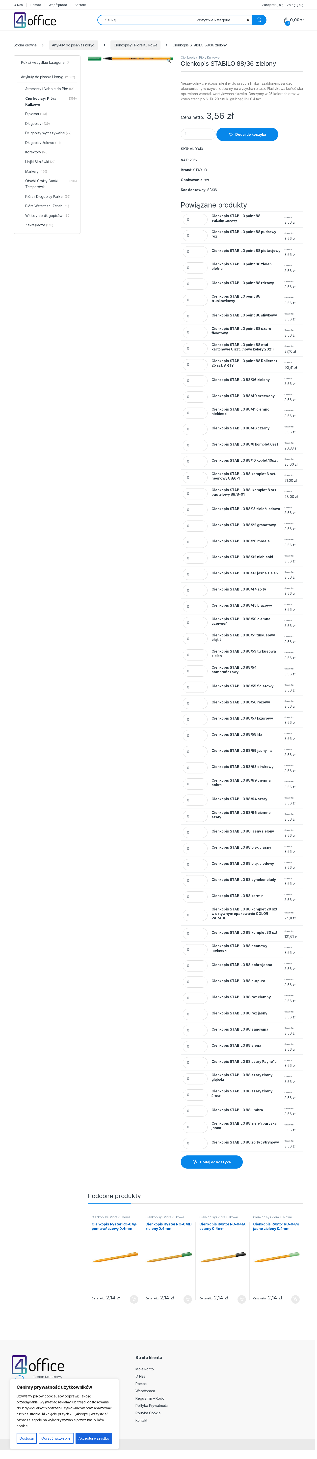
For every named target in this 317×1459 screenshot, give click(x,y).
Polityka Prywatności (151, 1405)
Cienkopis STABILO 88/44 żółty (238, 589)
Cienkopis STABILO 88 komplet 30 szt (244, 932)
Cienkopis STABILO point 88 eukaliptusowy (235, 218)
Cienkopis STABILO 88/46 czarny (240, 428)
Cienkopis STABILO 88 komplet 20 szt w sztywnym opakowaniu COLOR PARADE (244, 913)
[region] (64, 1414)
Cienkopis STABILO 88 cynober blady (243, 879)
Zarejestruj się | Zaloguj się (282, 5)
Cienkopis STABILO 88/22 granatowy (243, 525)
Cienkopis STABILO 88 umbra (237, 1110)
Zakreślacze (39, 225)
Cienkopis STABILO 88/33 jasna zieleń (244, 573)
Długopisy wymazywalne (48, 133)
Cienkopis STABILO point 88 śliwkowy (244, 315)
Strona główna (25, 45)
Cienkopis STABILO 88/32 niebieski (242, 557)
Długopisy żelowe (43, 142)
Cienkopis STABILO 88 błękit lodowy (242, 863)
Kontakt (80, 5)
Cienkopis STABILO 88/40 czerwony (243, 396)
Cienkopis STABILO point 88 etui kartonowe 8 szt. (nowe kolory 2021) (242, 347)
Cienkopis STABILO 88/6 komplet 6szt (244, 444)
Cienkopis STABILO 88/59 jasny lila (241, 750)
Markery (36, 171)
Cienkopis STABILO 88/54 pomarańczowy (234, 669)
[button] (169, 61)
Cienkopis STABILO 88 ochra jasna (241, 965)
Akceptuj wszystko (94, 1438)
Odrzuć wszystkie (56, 1438)
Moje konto (144, 1369)
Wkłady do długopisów (48, 215)
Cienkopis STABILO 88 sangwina (239, 1029)
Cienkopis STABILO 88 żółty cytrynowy (245, 1142)
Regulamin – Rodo (149, 1398)
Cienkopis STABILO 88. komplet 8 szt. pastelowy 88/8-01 (244, 492)
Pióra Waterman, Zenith (47, 206)
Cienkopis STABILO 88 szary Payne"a (244, 1061)
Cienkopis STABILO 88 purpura (238, 981)
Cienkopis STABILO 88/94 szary (239, 799)
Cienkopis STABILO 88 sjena (236, 1045)
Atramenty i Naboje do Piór (50, 89)
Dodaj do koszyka (250, 134)
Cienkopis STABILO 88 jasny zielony (242, 831)
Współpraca (58, 5)
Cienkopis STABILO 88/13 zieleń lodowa (245, 509)
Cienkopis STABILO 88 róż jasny (239, 1013)
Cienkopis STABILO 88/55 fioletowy (242, 686)
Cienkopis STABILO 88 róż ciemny (241, 997)
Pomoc (35, 5)
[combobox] (145, 20)
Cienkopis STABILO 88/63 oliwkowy (242, 766)
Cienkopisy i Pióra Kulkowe (135, 45)
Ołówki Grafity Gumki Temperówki (51, 184)
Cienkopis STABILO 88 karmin (237, 896)
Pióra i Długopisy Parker (47, 196)
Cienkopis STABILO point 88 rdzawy (242, 283)
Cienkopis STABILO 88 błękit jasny (241, 847)
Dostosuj (27, 1438)
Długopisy (37, 123)
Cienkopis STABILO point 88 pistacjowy (245, 250)
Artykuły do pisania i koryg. (73, 45)
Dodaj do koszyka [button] (131, 1299)
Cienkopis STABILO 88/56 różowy (240, 702)
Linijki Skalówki (40, 162)
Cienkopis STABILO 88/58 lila (236, 734)
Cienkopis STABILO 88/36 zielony (240, 380)
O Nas (18, 5)
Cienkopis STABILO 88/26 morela (240, 541)
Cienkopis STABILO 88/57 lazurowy (242, 718)
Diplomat (36, 114)
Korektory (36, 152)
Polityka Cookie (148, 1413)
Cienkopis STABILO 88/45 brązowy (241, 605)
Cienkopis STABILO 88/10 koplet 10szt (244, 460)
